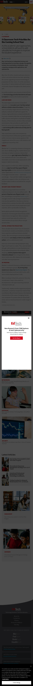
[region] (16, 675)
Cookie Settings (16, 682)
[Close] (31, 666)
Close (28, 318)
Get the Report (16, 338)
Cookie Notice (5, 679)
